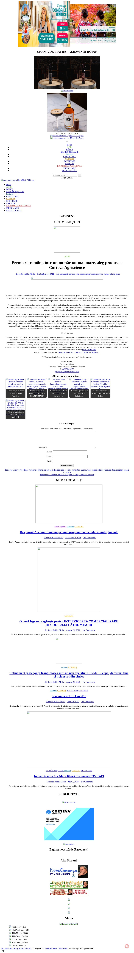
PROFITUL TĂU (69, 171)
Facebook (61, 352)
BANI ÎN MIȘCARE (70, 152)
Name (49, 451)
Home (69, 145)
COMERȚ (69, 159)
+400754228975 (68, 369)
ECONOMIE (69, 161)
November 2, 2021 (73, 537)
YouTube (95, 352)
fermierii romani (91, 274)
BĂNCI (69, 149)
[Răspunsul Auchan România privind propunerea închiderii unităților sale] (68, 522)
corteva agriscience (77, 274)
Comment (42, 447)
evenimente (83, 690)
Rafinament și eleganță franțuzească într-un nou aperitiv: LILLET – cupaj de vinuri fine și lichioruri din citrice (68, 674)
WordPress (63, 948)
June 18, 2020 (73, 701)
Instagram (69, 352)
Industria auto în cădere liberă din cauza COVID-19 (69, 776)
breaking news (60, 526)
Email (49, 456)
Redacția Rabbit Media (25, 274)
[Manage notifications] (127, 946)
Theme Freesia (51, 948)
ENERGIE (69, 163)
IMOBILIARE (69, 168)
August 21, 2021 (73, 630)
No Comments (62, 274)
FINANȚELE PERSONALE (69, 166)
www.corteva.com (89, 349)
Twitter (85, 352)
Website (49, 461)
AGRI (69, 147)
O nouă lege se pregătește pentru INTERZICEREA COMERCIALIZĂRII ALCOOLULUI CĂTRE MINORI (68, 623)
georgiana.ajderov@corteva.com (67, 371)
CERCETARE (69, 156)
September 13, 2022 (45, 274)
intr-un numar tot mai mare (109, 274)
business (69, 154)
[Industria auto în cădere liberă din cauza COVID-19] (69, 766)
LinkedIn (78, 352)
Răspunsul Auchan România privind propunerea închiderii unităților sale (69, 532)
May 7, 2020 (73, 782)
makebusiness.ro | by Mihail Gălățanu (16, 948)
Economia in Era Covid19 (69, 696)
